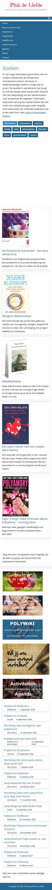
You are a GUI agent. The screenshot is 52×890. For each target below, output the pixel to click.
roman (33, 135)
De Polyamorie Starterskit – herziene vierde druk (25, 252)
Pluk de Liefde (26, 5)
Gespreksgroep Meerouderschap (23, 806)
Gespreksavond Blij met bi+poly (22, 783)
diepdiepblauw (11, 381)
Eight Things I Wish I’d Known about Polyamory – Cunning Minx (25, 520)
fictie (6, 135)
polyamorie (25, 123)
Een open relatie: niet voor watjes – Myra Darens (24, 448)
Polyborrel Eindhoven (16, 706)
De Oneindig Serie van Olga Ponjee (23, 185)
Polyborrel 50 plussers (17, 750)
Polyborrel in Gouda (15, 715)
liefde (7, 129)
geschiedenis (19, 135)
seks (16, 129)
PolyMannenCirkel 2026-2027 (20, 738)
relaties (38, 123)
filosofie (42, 129)
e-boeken (16, 558)
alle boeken (10, 123)
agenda (6, 876)
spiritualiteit (28, 129)
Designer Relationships (16, 316)
